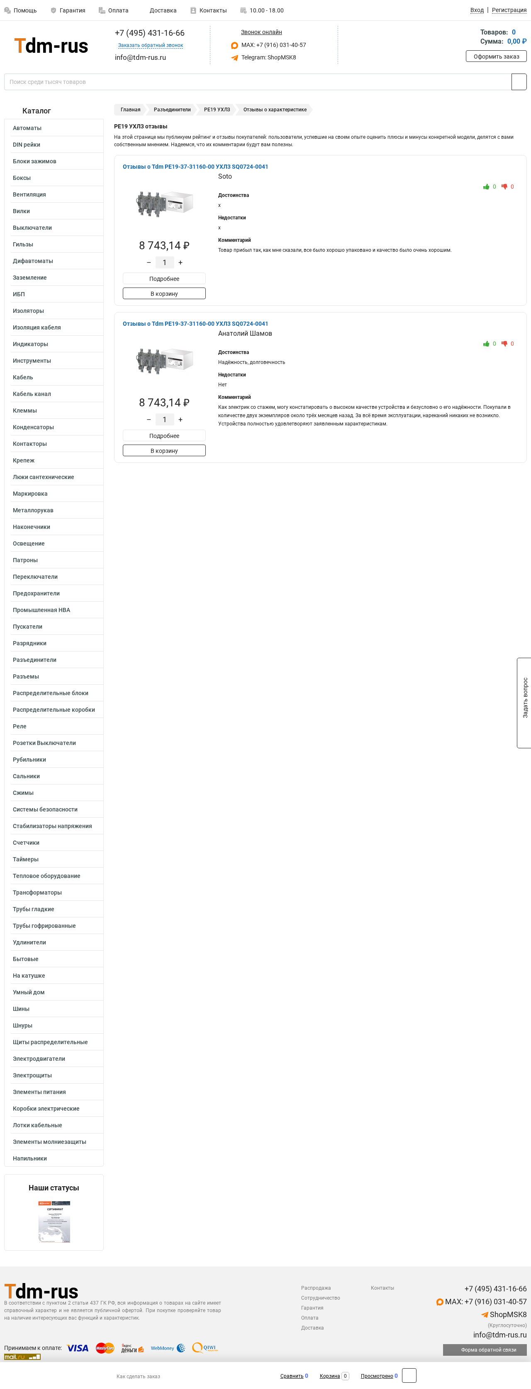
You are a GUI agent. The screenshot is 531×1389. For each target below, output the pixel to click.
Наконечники (31, 527)
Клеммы (25, 410)
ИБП (19, 294)
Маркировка (30, 493)
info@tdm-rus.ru (499, 1334)
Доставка (163, 10)
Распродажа (316, 1288)
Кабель (23, 377)
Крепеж (23, 460)
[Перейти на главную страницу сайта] (50, 45)
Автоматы (27, 128)
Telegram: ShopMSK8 (268, 57)
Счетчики (26, 842)
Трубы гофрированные (44, 925)
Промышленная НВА (41, 610)
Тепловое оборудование (46, 876)
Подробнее (164, 278)
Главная (131, 110)
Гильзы (23, 244)
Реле (20, 726)
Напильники (30, 1158)
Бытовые (26, 959)
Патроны (25, 560)
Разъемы (26, 676)
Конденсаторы (33, 427)
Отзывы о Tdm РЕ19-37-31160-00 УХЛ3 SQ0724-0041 (195, 166)
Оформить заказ (496, 56)
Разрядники (29, 643)
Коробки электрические (46, 1108)
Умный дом (29, 992)
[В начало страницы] (409, 1375)
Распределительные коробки (54, 709)
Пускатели (27, 626)
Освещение (29, 543)
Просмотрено (377, 1376)
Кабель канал (32, 394)
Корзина (330, 1376)
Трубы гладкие (33, 909)
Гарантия (72, 10)
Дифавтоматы (33, 261)
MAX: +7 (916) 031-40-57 (273, 45)
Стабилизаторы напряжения (52, 826)
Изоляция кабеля (37, 327)
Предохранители (36, 593)
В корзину (164, 293)
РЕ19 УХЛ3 (217, 110)
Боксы (22, 178)
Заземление (30, 277)
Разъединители (34, 659)
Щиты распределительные (50, 1042)
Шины (21, 1008)
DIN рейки (26, 144)
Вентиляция (29, 194)
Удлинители (29, 942)
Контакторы (30, 443)
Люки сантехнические (43, 477)
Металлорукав (33, 510)
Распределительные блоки (50, 693)
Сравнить (292, 1376)
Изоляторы (28, 310)
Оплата (118, 10)
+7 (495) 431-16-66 (149, 33)
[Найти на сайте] (519, 82)
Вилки (21, 211)
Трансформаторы (37, 892)
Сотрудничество (320, 1298)
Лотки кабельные (37, 1125)
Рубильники (29, 759)
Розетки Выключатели (44, 743)
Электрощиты (32, 1075)
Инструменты (32, 360)
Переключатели (35, 576)
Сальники (26, 776)
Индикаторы (30, 344)
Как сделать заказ (138, 1376)
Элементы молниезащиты (49, 1141)
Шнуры (22, 1025)
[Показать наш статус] (54, 1221)
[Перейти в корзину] (471, 37)
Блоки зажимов (34, 161)
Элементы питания (39, 1092)
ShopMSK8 (507, 1314)
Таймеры (26, 859)
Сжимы (23, 792)
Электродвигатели (39, 1058)
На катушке (29, 975)
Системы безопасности (45, 809)
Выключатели (32, 227)
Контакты (213, 10)
